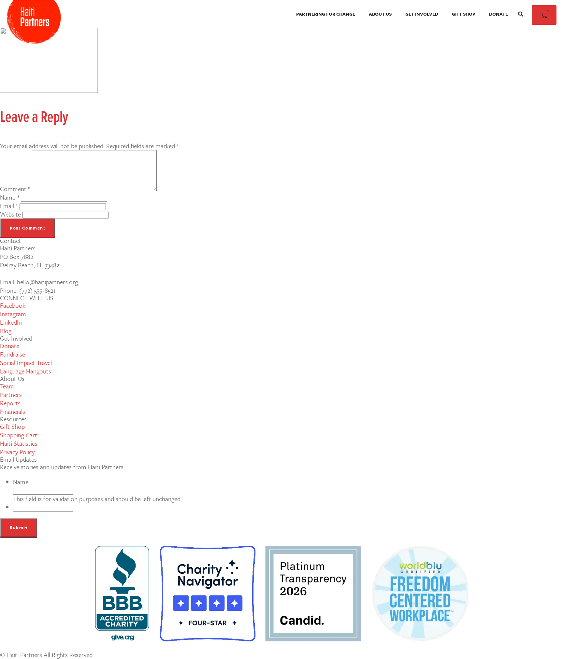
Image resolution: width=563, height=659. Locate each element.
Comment (15, 188)
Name (9, 197)
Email (9, 205)
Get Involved (421, 13)
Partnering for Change (325, 13)
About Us (380, 13)
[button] (520, 14)
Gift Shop (463, 13)
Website (10, 214)
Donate (498, 13)
